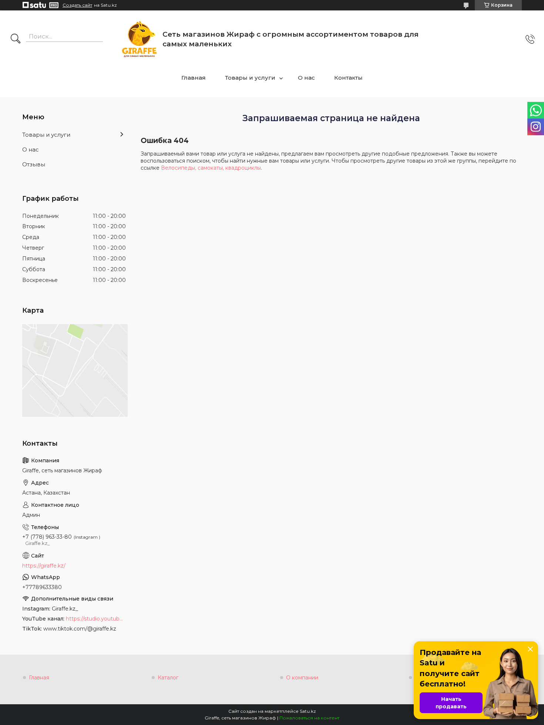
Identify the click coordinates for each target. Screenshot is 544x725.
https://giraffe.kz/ (44, 565)
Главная (193, 77)
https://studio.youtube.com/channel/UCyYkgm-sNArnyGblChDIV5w (96, 618)
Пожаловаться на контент (309, 718)
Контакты (348, 77)
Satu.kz (308, 711)
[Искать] (15, 39)
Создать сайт (77, 5)
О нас (306, 77)
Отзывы (33, 164)
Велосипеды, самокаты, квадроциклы (211, 167)
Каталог (168, 677)
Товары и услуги (250, 77)
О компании (302, 677)
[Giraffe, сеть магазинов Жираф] (139, 39)
